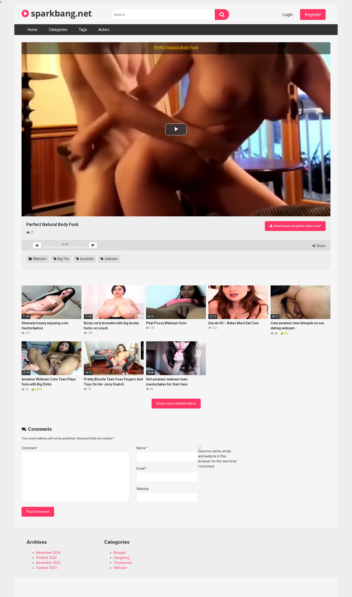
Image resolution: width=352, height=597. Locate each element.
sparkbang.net (60, 13)
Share (321, 246)
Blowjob (120, 553)
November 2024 (48, 553)
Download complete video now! (297, 226)
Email (141, 468)
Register (313, 14)
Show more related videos (176, 403)
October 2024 (46, 558)
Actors (103, 29)
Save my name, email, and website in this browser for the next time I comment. (217, 458)
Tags (83, 29)
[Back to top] (335, 583)
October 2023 (46, 568)
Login (288, 14)
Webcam (39, 259)
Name (142, 448)
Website (142, 489)
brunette (86, 259)
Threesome (122, 563)
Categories (58, 29)
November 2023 (48, 563)
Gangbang (121, 558)
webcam (111, 259)
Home (32, 29)
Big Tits (63, 259)
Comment (29, 448)
